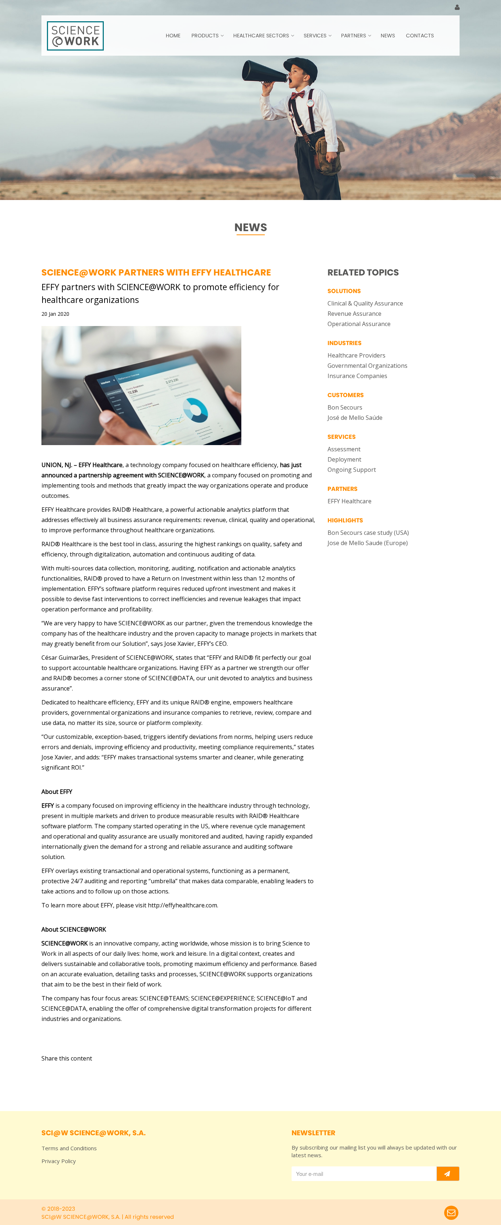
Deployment (344, 459)
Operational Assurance (359, 324)
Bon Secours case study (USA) (368, 533)
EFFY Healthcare (350, 501)
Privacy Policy (58, 1161)
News (388, 35)
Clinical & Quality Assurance (365, 303)
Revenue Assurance (354, 314)
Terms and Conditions (69, 1148)
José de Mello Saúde (355, 418)
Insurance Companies (357, 376)
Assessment (344, 449)
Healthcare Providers (356, 355)
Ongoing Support (352, 470)
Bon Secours (345, 407)
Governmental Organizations (367, 366)
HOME (173, 35)
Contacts (420, 35)
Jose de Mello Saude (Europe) (368, 543)
